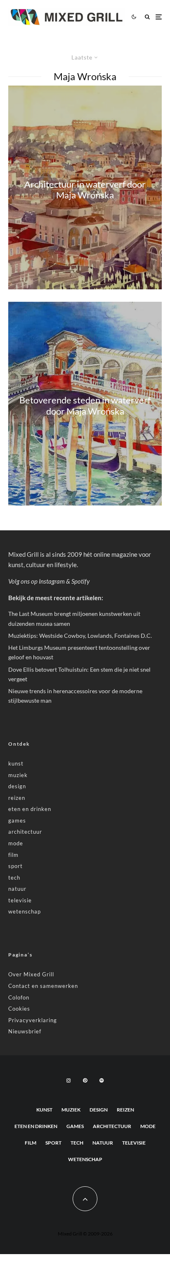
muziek (18, 775)
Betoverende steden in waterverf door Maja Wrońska (85, 405)
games (17, 820)
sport (15, 866)
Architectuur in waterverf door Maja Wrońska (85, 189)
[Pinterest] (85, 1080)
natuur (17, 888)
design (17, 786)
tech (14, 877)
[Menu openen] (159, 17)
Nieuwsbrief (24, 1031)
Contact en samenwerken (43, 986)
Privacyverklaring (32, 1020)
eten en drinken (29, 809)
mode (15, 843)
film (13, 855)
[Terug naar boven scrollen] (85, 1198)
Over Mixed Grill (31, 974)
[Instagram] (68, 1080)
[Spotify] (101, 1080)
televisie (20, 900)
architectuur (25, 831)
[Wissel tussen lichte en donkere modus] (133, 17)
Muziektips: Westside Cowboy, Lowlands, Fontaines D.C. (80, 635)
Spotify (80, 581)
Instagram (52, 581)
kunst (16, 763)
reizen (16, 797)
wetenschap (24, 911)
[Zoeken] (147, 17)
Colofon (18, 997)
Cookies (19, 1008)
